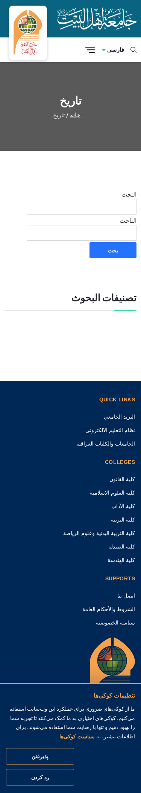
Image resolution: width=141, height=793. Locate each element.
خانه (75, 115)
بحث (113, 250)
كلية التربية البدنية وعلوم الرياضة (99, 533)
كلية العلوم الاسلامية (112, 493)
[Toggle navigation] (90, 50)
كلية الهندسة (121, 560)
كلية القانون (122, 479)
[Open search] (133, 50)
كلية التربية (123, 520)
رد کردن (40, 777)
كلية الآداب (123, 506)
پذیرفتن (40, 756)
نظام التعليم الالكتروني (110, 430)
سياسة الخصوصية (115, 623)
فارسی (115, 50)
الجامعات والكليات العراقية (105, 444)
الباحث (128, 220)
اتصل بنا (126, 596)
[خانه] (112, 672)
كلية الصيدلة (121, 547)
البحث (128, 194)
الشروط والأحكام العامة (108, 609)
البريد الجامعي (119, 417)
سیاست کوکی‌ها (77, 736)
